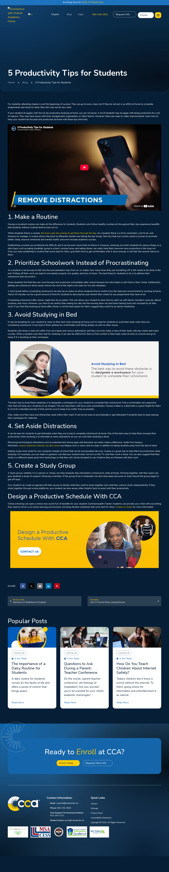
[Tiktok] (159, 798)
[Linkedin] (140, 798)
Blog (69, 14)
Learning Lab (18, 653)
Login (80, 14)
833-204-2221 (57, 815)
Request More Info (95, 763)
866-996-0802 (100, 14)
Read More (18, 702)
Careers (94, 803)
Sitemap (94, 808)
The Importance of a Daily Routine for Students (28, 668)
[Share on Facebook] (23, 586)
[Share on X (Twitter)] (31, 586)
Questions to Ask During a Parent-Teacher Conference (80, 668)
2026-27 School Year (92, 2)
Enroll (143, 15)
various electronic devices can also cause (39, 445)
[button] (44, 14)
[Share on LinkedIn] (48, 586)
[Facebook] (133, 798)
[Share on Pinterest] (57, 586)
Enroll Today (66, 763)
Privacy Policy (97, 813)
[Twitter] (146, 798)
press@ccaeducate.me (74, 820)
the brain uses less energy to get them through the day (68, 233)
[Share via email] (40, 586)
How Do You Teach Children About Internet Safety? (136, 668)
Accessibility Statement (101, 817)
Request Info (123, 14)
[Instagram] (153, 798)
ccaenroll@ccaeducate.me (67, 803)
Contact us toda (123, 506)
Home (11, 82)
